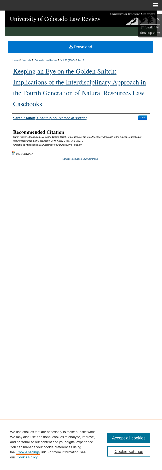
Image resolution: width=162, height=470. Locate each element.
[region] (81, 444)
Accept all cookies (129, 438)
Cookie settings (28, 452)
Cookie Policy (27, 457)
